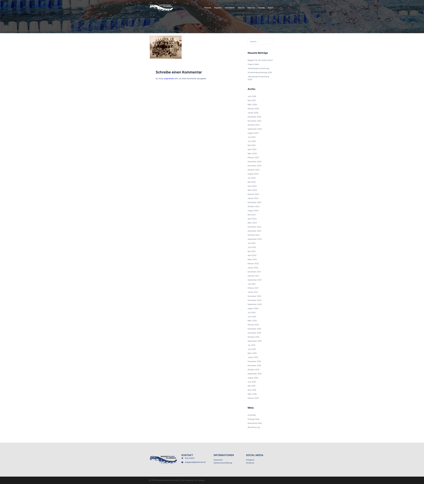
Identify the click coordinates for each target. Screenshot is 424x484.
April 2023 (252, 219)
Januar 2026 (253, 113)
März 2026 (252, 104)
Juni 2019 (252, 349)
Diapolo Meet (253, 64)
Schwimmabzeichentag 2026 (260, 72)
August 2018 (253, 378)
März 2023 (252, 223)
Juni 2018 (252, 382)
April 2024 (252, 186)
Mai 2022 (252, 251)
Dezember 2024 (254, 161)
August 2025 (253, 133)
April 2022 (252, 255)
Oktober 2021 (253, 276)
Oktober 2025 (253, 125)
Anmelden (252, 415)
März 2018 (252, 394)
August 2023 (253, 210)
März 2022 (252, 259)
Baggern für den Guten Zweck (260, 60)
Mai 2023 (252, 215)
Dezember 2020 (254, 296)
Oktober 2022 (253, 235)
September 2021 (254, 280)
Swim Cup (251, 8)
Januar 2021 (253, 292)
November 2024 (254, 166)
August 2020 (253, 308)
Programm (218, 8)
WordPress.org (254, 427)
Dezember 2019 (254, 329)
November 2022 (254, 231)
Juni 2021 (252, 284)
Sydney (201, 480)
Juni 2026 (252, 96)
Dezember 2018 (254, 361)
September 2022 (255, 239)
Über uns (241, 8)
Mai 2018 (251, 386)
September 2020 (255, 304)
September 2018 (254, 374)
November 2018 (254, 365)
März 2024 (252, 190)
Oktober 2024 (253, 170)
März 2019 (252, 353)
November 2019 (254, 333)
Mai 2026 (252, 100)
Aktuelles (261, 8)
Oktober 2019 (253, 337)
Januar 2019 (253, 357)
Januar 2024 (253, 198)
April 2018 (252, 390)
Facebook (250, 463)
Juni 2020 (252, 316)
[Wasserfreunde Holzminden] (161, 7)
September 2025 (255, 129)
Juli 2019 (251, 345)
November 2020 (254, 300)
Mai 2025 (252, 145)
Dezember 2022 (254, 227)
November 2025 (254, 121)
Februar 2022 (253, 263)
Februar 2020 (253, 325)
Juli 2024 (252, 178)
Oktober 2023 (253, 206)
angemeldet (169, 78)
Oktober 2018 (253, 369)
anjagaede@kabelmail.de (195, 462)
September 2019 (254, 341)
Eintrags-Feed (253, 419)
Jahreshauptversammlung (258, 68)
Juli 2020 (252, 312)
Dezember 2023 (254, 202)
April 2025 (252, 149)
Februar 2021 (253, 288)
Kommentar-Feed (255, 423)
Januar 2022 (253, 267)
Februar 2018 (253, 398)
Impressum (218, 460)
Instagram (250, 460)
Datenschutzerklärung (223, 463)
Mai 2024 (252, 182)
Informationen (230, 8)
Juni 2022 (252, 247)
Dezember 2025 (254, 117)
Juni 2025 (252, 141)
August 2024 (253, 174)
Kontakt (270, 8)
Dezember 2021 (254, 272)
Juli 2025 (252, 137)
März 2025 (252, 153)
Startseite (207, 8)
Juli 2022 (252, 243)
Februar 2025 (253, 157)
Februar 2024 (253, 194)
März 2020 (252, 320)
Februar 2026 (253, 108)
